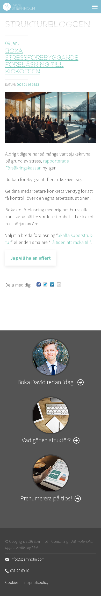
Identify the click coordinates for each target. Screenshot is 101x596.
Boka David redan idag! (46, 382)
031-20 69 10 (19, 570)
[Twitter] (45, 285)
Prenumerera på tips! (46, 498)
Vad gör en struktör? (46, 440)
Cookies (11, 582)
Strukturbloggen (47, 25)
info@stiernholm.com (28, 559)
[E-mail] (59, 285)
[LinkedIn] (52, 285)
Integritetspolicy (36, 582)
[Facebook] (39, 285)
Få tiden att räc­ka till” (70, 242)
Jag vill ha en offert (30, 258)
